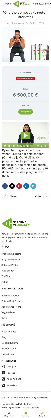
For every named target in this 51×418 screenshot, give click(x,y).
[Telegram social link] (33, 186)
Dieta (4, 318)
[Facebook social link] (5, 186)
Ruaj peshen (7, 270)
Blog (3, 337)
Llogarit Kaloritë (9, 342)
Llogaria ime (8, 354)
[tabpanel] (25, 150)
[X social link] (12, 186)
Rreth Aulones (8, 331)
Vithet (4, 281)
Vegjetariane (8, 312)
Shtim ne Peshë (9, 265)
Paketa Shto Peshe (11, 306)
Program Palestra (10, 259)
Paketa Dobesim (10, 295)
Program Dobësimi (11, 253)
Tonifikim (6, 276)
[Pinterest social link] (19, 186)
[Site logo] (21, 3)
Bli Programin (25, 112)
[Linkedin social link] (26, 186)
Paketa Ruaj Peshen (11, 301)
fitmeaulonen (18, 23)
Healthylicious (8, 348)
